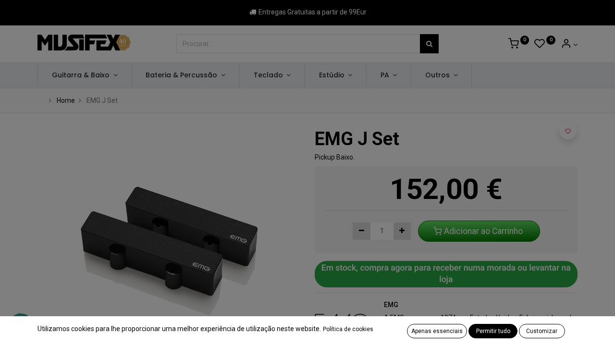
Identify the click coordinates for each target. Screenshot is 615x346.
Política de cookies (348, 329)
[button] (568, 130)
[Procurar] (429, 43)
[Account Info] (569, 45)
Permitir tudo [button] (493, 331)
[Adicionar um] (402, 231)
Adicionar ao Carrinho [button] (483, 231)
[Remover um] (361, 231)
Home (66, 100)
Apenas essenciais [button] (437, 331)
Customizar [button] (541, 331)
